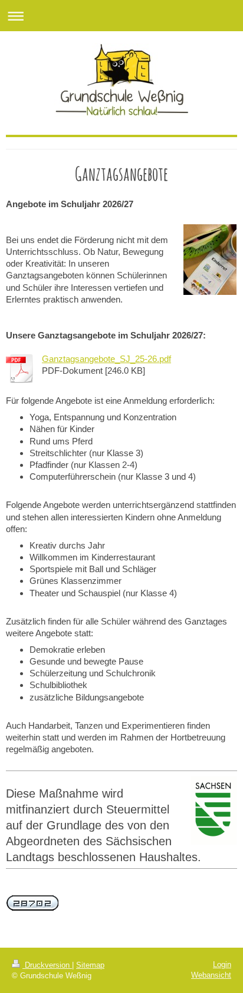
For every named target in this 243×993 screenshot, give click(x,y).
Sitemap (90, 965)
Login (222, 964)
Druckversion (47, 965)
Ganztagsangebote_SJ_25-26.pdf (106, 359)
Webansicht (211, 975)
